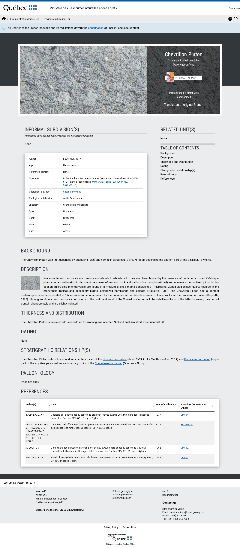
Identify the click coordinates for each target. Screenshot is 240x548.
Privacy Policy (111, 527)
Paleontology (168, 174)
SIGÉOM (40, 491)
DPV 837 (185, 447)
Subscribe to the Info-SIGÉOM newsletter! (59, 510)
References (167, 178)
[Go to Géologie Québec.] (4, 19)
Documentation (170, 495)
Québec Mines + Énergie (48, 502)
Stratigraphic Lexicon (123, 494)
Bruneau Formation (115, 359)
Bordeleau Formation (197, 359)
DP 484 (184, 457)
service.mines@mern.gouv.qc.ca (187, 512)
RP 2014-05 (187, 424)
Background (167, 153)
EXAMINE (40, 495)
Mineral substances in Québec (52, 498)
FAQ (164, 491)
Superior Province (72, 191)
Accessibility (129, 527)
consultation (96, 28)
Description (167, 157)
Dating (164, 166)
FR (233, 19)
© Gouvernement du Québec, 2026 (120, 544)
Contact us (234, 8)
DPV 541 (185, 415)
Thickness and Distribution (176, 162)
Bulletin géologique (122, 491)
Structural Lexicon (121, 498)
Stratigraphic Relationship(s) (177, 170)
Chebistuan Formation (108, 363)
